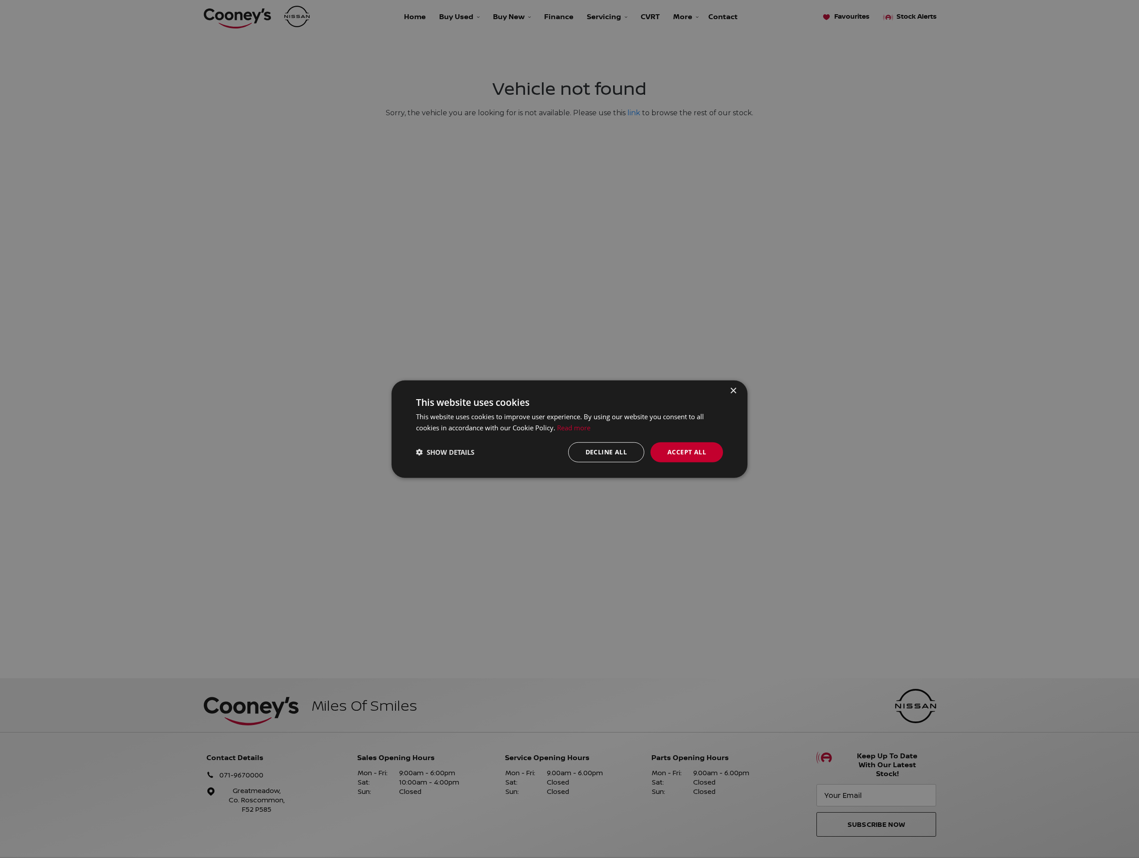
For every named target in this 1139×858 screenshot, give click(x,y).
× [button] (733, 391)
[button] (445, 452)
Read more (573, 427)
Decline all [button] (606, 452)
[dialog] (569, 429)
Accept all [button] (686, 452)
